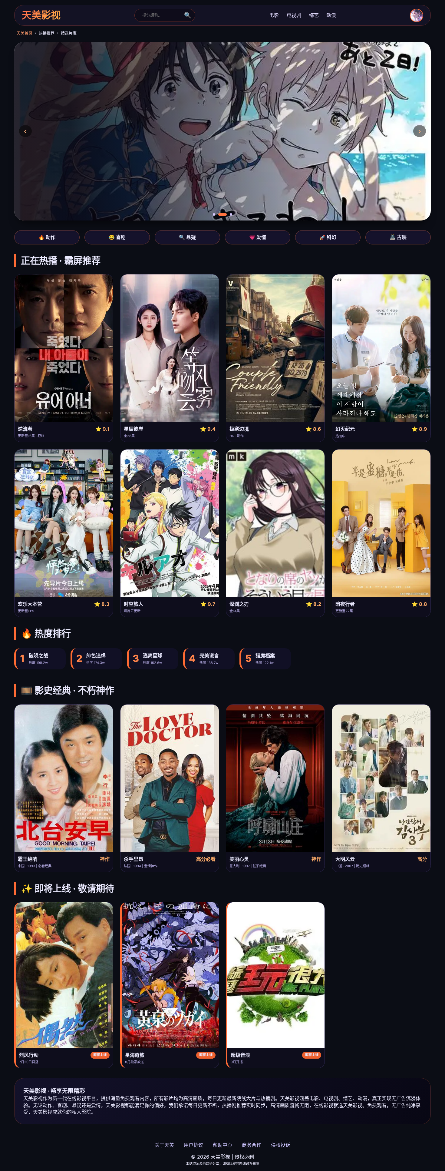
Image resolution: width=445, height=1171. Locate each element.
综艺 (314, 15)
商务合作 (251, 1145)
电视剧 (294, 15)
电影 (274, 15)
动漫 (331, 15)
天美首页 (24, 33)
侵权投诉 (280, 1145)
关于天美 (164, 1145)
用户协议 (193, 1145)
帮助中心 (222, 1145)
